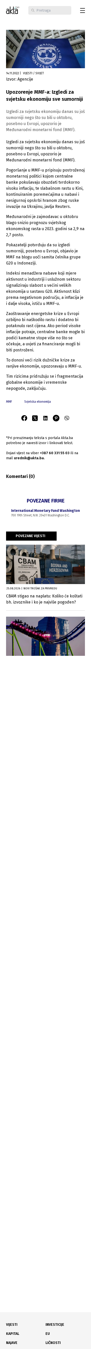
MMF (9, 401)
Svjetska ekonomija (37, 401)
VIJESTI (11, 1324)
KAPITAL (12, 1334)
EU (48, 1334)
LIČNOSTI (53, 1343)
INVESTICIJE (55, 1324)
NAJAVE (11, 1343)
